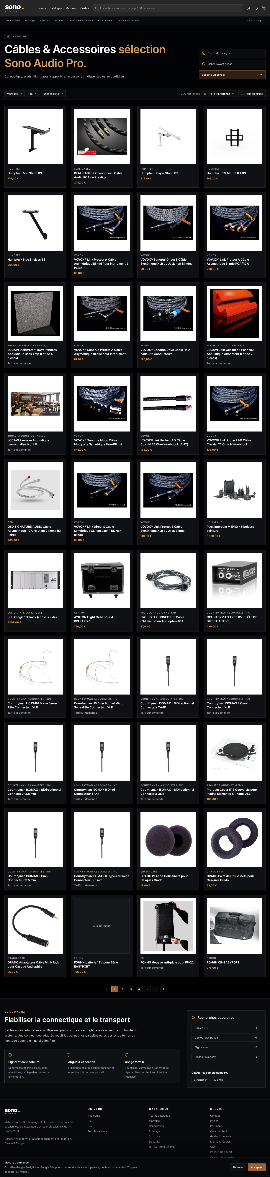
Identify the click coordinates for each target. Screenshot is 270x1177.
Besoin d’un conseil (213, 74)
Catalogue (56, 8)
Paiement (216, 1126)
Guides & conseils (220, 1136)
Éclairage (30, 20)
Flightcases (201, 1047)
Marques (71, 8)
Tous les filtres (254, 93)
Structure (45, 20)
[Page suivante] (163, 989)
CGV (213, 1146)
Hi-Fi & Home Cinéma (81, 20)
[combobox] (170, 8)
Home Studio (105, 20)
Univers (41, 8)
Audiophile (94, 1115)
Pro (90, 1126)
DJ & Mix (60, 20)
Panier (214, 1120)
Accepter (256, 1167)
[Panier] (264, 8)
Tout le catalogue (254, 20)
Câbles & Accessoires (128, 20)
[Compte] (249, 8)
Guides (84, 8)
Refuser (238, 1167)
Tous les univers (97, 1131)
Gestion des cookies (222, 1157)
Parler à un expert (221, 1151)
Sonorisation (13, 20)
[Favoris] (256, 8)
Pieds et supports (205, 1056)
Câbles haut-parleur (207, 1037)
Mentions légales (220, 1141)
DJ (89, 1120)
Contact (215, 1115)
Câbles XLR (202, 1027)
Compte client (218, 1131)
